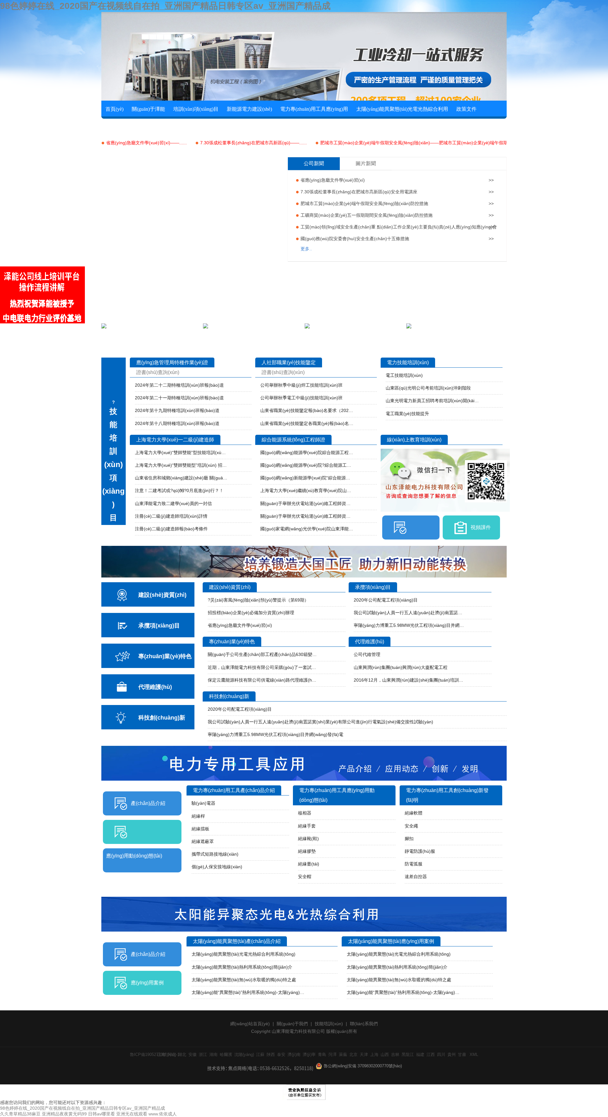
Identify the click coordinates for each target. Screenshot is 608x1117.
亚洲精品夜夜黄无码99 (64, 1113)
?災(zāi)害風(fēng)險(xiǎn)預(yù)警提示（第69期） (258, 599)
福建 (420, 1054)
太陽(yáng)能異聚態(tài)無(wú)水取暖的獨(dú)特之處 (244, 979)
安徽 (192, 1054)
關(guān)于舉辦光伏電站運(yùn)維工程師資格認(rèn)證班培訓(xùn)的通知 (307, 503)
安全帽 (304, 876)
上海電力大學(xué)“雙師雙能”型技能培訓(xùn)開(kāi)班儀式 (181, 452)
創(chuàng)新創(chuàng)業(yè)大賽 (142, 125)
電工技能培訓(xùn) (404, 375)
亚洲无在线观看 (131, 1113)
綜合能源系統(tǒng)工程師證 (293, 439)
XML (474, 1054)
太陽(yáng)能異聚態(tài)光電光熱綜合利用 (402, 109)
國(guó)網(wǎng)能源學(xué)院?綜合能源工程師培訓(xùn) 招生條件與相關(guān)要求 (307, 465)
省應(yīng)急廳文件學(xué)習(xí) (333, 180)
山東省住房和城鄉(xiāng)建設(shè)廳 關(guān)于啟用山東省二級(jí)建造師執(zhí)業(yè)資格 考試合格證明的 (181, 477)
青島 (322, 1054)
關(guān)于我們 (292, 1023)
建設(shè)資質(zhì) (229, 587)
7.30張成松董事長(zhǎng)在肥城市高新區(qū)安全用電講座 (359, 191)
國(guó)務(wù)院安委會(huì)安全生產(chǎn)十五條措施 (355, 238)
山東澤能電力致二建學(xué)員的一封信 (173, 503)
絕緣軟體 (413, 812)
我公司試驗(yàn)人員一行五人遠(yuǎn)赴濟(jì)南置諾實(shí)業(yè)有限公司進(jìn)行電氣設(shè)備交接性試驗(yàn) (409, 612)
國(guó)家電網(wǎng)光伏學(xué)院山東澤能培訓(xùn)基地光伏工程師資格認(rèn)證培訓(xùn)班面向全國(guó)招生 (307, 528)
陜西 (271, 1054)
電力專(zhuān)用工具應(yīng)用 (314, 109)
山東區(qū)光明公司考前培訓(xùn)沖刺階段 (428, 387)
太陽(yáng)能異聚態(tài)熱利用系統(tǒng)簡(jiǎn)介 (242, 967)
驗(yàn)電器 (203, 803)
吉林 (395, 1054)
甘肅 (462, 1054)
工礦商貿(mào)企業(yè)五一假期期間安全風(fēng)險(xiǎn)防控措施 (367, 215)
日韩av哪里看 (101, 1113)
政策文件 (466, 109)
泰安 (281, 1054)
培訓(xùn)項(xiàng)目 (195, 109)
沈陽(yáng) (244, 1054)
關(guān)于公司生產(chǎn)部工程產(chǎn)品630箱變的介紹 (263, 654)
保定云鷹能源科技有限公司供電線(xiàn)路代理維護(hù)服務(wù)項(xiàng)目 (263, 680)
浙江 (203, 1054)
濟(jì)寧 (309, 1054)
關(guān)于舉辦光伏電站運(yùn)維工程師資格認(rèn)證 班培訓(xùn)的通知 (307, 516)
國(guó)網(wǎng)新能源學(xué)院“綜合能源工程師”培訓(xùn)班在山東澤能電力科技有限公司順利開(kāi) (307, 477)
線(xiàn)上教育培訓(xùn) (414, 439)
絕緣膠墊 (307, 851)
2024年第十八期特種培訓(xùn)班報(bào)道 (177, 423)
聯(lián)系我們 (202, 125)
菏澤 (332, 1054)
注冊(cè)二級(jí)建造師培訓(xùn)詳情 (171, 516)
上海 (374, 1054)
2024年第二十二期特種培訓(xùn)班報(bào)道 (179, 385)
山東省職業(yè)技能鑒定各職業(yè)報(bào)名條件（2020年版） (307, 423)
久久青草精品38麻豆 (20, 1113)
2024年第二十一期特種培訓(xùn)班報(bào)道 (179, 397)
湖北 (182, 1054)
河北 (172, 1054)
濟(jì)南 (294, 1054)
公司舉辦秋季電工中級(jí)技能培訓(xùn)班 (301, 397)
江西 (431, 1054)
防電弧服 (413, 863)
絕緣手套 (307, 825)
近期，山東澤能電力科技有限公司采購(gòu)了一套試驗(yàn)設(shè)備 (263, 667)
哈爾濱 (226, 1054)
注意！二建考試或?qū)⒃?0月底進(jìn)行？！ (179, 490)
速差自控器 (416, 876)
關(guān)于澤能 (148, 109)
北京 (353, 1054)
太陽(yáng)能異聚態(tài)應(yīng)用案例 (391, 941)
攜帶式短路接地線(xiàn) (215, 854)
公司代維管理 (367, 654)
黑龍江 (408, 1054)
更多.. (306, 248)
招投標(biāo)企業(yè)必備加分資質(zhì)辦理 (251, 612)
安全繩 (411, 825)
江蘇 (260, 1054)
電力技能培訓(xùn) (408, 362)
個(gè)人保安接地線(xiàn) (217, 866)
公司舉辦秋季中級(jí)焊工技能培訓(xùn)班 (301, 385)
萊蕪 (343, 1054)
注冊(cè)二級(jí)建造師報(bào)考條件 (171, 528)
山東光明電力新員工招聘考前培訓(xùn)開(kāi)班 (432, 400)
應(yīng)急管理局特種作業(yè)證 (172, 362)
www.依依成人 (163, 1113)
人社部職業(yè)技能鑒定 (289, 362)
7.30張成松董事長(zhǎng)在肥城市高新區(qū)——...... (253, 142)
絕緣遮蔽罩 (203, 841)
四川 (441, 1054)
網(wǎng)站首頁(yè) (250, 1023)
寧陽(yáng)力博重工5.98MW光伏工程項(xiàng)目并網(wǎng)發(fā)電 (409, 625)
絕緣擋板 (200, 828)
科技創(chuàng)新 (229, 696)
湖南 (213, 1054)
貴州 (451, 1054)
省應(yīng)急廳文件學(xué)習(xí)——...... (146, 142)
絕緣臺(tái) (308, 863)
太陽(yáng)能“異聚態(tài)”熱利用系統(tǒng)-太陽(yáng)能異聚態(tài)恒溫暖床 (250, 992)
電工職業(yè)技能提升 (407, 413)
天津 (364, 1054)
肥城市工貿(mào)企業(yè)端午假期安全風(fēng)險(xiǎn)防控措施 (364, 203)
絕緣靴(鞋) (308, 838)
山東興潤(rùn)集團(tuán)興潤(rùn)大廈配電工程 (400, 667)
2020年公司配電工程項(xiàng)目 (386, 599)
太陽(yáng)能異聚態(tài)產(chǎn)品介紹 (237, 941)
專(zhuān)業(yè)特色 (232, 641)
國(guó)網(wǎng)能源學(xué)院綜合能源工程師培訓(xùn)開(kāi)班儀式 (307, 452)
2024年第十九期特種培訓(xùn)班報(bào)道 (177, 410)
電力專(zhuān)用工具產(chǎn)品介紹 (234, 790)
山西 (385, 1054)
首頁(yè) (114, 109)
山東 (161, 1054)
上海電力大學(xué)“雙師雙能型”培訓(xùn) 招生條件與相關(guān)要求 (181, 465)
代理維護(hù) (369, 641)
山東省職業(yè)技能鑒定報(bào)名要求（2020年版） (307, 410)
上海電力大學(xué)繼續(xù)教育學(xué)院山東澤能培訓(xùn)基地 (307, 490)
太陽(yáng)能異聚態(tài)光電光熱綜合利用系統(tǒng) (243, 954)
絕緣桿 (198, 816)
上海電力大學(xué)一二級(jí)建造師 (175, 439)
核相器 (304, 812)
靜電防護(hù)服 (420, 851)
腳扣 (409, 838)
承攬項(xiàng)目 (373, 587)
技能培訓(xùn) (329, 1023)
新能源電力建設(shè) (249, 109)
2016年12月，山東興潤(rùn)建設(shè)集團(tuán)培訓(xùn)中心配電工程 (409, 680)
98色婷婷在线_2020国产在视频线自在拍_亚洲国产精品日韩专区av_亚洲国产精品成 (165, 6)
